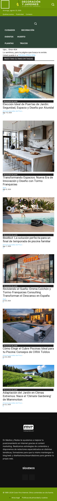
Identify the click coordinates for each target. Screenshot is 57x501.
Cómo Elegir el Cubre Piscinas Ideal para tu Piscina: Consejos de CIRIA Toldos (28, 350)
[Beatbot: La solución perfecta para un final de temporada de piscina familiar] (28, 214)
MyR (4, 188)
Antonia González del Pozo (12, 111)
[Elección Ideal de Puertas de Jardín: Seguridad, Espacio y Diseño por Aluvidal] (28, 81)
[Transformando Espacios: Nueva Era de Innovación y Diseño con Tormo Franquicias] (28, 146)
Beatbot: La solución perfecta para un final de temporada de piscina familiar (26, 239)
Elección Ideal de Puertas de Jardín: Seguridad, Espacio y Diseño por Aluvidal (28, 106)
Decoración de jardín (10, 101)
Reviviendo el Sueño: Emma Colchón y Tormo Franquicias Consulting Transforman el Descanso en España (27, 292)
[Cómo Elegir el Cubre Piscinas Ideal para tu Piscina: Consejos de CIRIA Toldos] (28, 326)
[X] (52, 14)
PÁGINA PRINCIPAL (27, 55)
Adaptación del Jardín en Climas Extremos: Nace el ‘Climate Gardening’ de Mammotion (27, 396)
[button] (35, 23)
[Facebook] (48, 14)
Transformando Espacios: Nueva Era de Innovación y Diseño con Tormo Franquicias (28, 181)
